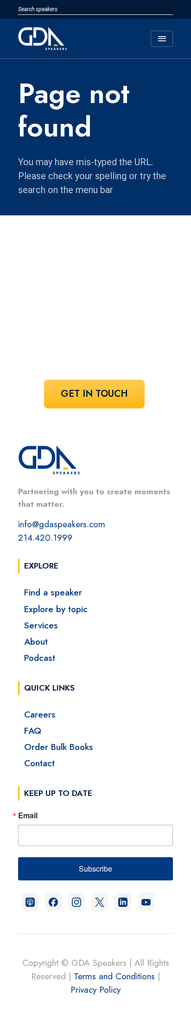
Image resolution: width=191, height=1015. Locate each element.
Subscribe (95, 868)
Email (28, 815)
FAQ (32, 730)
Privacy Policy (95, 989)
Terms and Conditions (114, 976)
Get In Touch (94, 394)
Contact (39, 762)
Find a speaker (53, 592)
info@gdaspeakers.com (61, 523)
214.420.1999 (45, 537)
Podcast (39, 657)
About (36, 641)
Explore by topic (56, 608)
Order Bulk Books (58, 746)
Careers (40, 714)
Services (41, 625)
